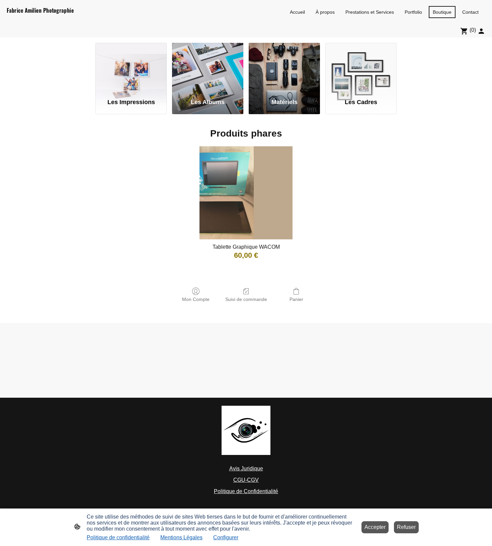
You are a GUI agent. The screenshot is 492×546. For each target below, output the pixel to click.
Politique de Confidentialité (246, 491)
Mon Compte (196, 299)
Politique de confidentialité (118, 537)
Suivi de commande (246, 299)
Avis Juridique (246, 468)
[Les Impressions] (131, 67)
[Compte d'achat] (481, 31)
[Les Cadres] (361, 67)
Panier (296, 299)
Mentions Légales (181, 537)
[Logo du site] (45, 18)
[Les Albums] (207, 67)
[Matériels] (284, 67)
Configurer (225, 537)
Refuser (406, 527)
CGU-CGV (246, 480)
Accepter (375, 527)
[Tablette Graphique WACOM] (246, 193)
